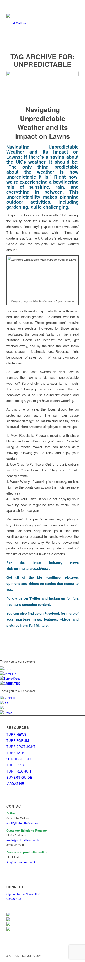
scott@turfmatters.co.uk (22, 823)
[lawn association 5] (42, 85)
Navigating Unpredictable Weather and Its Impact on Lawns (42, 122)
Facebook (52, 613)
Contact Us (13, 898)
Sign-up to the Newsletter (22, 894)
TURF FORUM (17, 740)
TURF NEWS (16, 734)
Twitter (34, 598)
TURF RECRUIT (19, 771)
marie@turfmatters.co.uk (22, 840)
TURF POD (15, 765)
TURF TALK (15, 752)
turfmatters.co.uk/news (32, 568)
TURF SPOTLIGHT (20, 746)
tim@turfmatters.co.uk (21, 862)
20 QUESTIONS (18, 758)
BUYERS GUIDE (19, 777)
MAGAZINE (15, 783)
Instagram (57, 598)
